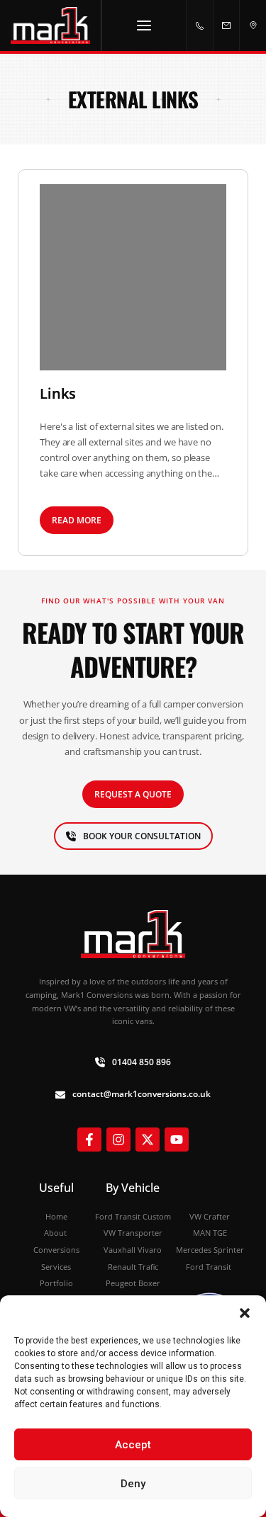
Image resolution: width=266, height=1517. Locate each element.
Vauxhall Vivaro (133, 1249)
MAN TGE (210, 1232)
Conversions (56, 1249)
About (56, 1232)
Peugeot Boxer (133, 1283)
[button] (245, 1313)
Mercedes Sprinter (210, 1249)
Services (56, 1266)
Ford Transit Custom (133, 1216)
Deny (133, 1483)
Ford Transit (209, 1266)
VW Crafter (209, 1216)
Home (56, 1216)
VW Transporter (133, 1232)
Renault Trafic (133, 1266)
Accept (133, 1444)
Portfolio (56, 1283)
